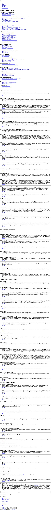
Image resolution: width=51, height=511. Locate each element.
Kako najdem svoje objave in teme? (8, 75)
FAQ (3, 4)
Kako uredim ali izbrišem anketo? (7, 36)
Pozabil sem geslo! (5, 16)
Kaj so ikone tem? (5, 52)
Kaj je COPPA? (4, 19)
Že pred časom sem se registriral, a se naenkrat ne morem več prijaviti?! (13, 18)
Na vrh (3, 95)
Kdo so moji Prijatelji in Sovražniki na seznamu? (10, 68)
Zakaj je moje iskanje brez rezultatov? (8, 72)
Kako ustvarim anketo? (6, 34)
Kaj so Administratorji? (6, 55)
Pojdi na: (2, 492)
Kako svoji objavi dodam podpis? (7, 33)
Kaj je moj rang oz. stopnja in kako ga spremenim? (10, 28)
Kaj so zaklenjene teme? (6, 51)
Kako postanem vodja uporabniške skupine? (9, 58)
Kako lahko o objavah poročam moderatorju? (9, 40)
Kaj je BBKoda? (5, 45)
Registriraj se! (4, 5)
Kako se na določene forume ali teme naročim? (9, 79)
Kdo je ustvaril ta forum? (6, 86)
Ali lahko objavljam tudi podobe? (7, 48)
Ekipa (3, 505)
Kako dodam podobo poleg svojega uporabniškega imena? (11, 27)
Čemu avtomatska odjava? (6, 15)
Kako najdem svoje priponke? (7, 83)
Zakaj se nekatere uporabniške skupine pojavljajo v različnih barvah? (13, 59)
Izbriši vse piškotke (5, 504)
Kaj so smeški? (4, 47)
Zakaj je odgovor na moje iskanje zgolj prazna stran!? (10, 73)
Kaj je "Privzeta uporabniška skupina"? (8, 60)
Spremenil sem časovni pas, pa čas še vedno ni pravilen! (11, 25)
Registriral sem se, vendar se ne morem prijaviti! (9, 17)
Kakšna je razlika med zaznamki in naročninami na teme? (11, 78)
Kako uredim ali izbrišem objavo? (7, 32)
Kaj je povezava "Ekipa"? (6, 61)
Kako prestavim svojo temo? (6, 42)
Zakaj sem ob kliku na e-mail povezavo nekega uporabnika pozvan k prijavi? (14, 29)
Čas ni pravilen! (4, 24)
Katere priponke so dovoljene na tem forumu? (9, 82)
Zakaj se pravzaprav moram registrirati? (8, 14)
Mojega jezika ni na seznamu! (7, 26)
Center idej (8, 480)
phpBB (4, 507)
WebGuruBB (13, 509)
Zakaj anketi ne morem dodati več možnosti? (9, 35)
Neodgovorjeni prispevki (6, 498)
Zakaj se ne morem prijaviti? (6, 13)
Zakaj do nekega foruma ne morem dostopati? (9, 37)
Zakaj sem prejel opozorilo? (6, 39)
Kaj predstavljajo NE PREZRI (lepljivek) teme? (9, 50)
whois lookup (36, 485)
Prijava (3, 6)
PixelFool (4, 509)
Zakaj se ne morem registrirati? (7, 20)
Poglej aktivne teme (5, 499)
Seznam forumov (5, 3)
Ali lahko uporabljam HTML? (7, 46)
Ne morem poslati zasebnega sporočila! (8, 64)
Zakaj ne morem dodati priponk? (7, 38)
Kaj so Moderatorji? (5, 56)
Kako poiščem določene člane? (7, 74)
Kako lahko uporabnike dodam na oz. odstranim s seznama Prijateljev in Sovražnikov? (16, 69)
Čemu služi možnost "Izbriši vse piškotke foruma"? (10, 21)
